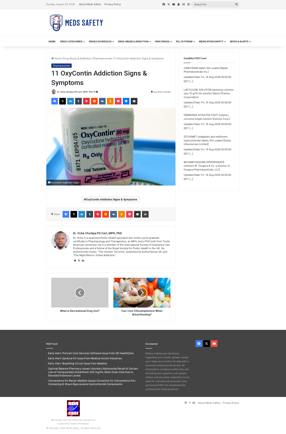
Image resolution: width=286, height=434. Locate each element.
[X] (79, 261)
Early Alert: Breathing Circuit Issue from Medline (77, 363)
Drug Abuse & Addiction (133, 41)
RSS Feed (51, 343)
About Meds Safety (90, 4)
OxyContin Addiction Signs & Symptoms (111, 199)
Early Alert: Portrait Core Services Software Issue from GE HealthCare (91, 353)
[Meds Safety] (76, 22)
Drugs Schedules (100, 41)
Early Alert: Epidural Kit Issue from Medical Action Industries (85, 358)
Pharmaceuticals (102, 58)
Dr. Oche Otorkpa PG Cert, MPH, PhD (75, 92)
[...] (191, 81)
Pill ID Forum (184, 41)
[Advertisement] (176, 19)
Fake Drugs (162, 41)
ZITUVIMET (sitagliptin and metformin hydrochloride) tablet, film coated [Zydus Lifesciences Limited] (207, 140)
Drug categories (71, 41)
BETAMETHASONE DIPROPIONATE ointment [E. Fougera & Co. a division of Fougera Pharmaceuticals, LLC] (207, 166)
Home (52, 41)
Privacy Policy (112, 4)
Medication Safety (211, 41)
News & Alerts (239, 41)
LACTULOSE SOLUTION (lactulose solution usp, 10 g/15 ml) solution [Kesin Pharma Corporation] (209, 93)
